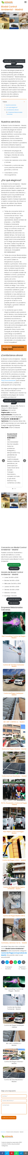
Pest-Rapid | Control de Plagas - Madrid (14, 874)
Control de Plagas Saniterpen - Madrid (14, 735)
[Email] (23, 1004)
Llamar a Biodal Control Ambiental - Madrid (15, 401)
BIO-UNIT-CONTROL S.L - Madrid (14, 763)
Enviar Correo (14, 610)
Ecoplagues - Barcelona (9, 1009)
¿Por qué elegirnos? (11, 107)
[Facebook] (3, 1004)
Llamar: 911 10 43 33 (14, 606)
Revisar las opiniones (14, 641)
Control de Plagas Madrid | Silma (14, 957)
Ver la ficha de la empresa (14, 66)
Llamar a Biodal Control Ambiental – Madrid (15, 62)
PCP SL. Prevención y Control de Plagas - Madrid (14, 845)
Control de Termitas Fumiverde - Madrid (14, 707)
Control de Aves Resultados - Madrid (14, 817)
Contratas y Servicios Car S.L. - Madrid (14, 984)
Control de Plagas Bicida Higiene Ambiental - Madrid (14, 929)
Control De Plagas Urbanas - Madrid (14, 790)
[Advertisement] (14, 45)
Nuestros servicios (11, 105)
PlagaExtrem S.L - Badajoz (22, 1009)
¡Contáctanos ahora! (12, 110)
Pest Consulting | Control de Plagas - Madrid (14, 678)
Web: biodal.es (14, 644)
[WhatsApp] (15, 1004)
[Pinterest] (11, 1004)
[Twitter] (7, 1004)
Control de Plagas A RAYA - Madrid (14, 902)
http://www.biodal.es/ (8, 380)
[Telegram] (19, 1004)
